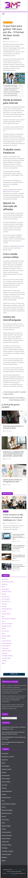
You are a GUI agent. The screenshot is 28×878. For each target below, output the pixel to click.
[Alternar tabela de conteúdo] (20, 86)
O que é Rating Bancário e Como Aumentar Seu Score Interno (19, 547)
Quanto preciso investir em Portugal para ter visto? (12, 481)
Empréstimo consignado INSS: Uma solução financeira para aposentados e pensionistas (13, 454)
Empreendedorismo (7, 609)
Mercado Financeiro (8, 22)
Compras (4, 594)
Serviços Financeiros (7, 643)
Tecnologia (4, 653)
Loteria (3, 621)
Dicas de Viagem (6, 599)
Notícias (4, 628)
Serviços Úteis (5, 648)
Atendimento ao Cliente (7, 581)
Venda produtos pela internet (11, 88)
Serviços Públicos (6, 646)
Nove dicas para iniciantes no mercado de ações (13, 427)
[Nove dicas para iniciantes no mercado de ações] (14, 411)
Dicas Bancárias (6, 596)
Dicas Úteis (6, 511)
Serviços (4, 638)
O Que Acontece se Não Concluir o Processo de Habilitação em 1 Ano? (13, 517)
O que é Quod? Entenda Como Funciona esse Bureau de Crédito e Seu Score (19, 537)
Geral (3, 616)
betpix (11, 228)
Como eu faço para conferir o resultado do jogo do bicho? (14, 393)
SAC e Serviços (5, 631)
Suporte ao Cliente (6, 650)
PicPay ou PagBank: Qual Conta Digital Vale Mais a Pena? (19, 556)
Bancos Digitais (5, 589)
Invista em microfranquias (10, 95)
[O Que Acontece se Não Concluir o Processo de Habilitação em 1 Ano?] (14, 502)
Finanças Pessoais (6, 613)
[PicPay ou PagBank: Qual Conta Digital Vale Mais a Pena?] (6, 557)
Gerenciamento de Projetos (8, 618)
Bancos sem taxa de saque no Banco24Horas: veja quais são (19, 566)
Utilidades (4, 660)
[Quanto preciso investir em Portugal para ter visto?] (14, 465)
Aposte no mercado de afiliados (12, 91)
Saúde (3, 633)
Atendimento (5, 579)
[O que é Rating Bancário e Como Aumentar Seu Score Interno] (6, 548)
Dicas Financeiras (6, 601)
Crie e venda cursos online (10, 93)
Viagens (4, 663)
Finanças (4, 611)
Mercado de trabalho (7, 623)
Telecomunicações (6, 658)
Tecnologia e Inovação (7, 655)
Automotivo (4, 584)
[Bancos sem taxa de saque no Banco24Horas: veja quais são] (6, 567)
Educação (4, 606)
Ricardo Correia (15, 41)
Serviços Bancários (6, 641)
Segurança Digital (6, 636)
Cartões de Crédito (6, 591)
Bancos (3, 586)
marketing (21, 246)
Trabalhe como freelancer (10, 90)
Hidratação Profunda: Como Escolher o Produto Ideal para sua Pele (13, 399)
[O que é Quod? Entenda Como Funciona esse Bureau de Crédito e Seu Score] (6, 538)
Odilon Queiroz (10, 191)
